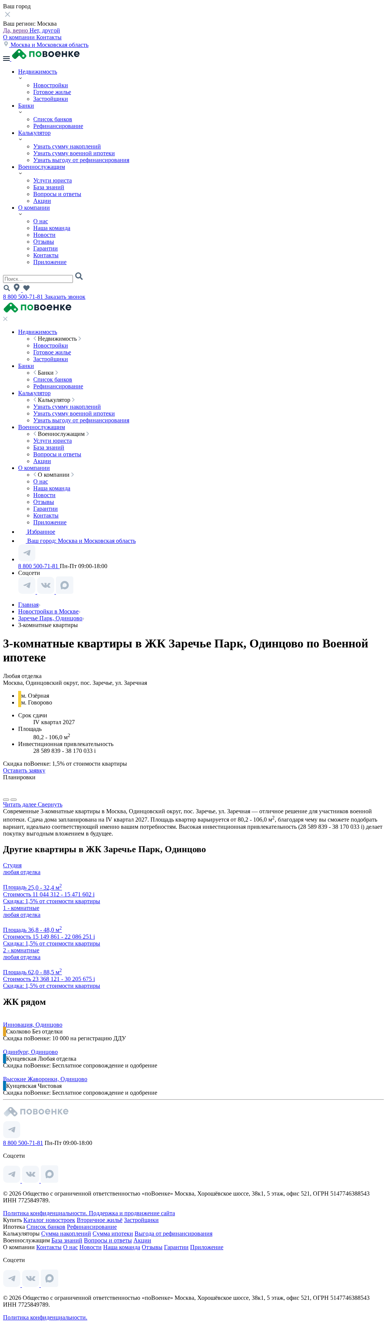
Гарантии (45, 248)
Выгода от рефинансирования (173, 1233)
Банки (26, 105)
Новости (44, 235)
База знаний (48, 187)
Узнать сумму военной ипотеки (74, 153)
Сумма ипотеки (113, 1233)
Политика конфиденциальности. (46, 1213)
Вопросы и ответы (57, 194)
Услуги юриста (52, 180)
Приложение (50, 262)
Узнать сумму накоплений (67, 146)
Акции (42, 201)
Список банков (52, 119)
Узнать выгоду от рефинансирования (81, 160)
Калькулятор (34, 133)
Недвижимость (37, 71)
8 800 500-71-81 (24, 297)
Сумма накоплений (66, 1233)
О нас (40, 221)
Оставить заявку (24, 770)
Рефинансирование (58, 126)
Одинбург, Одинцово (30, 1052)
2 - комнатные (21, 950)
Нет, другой (44, 30)
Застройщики (50, 99)
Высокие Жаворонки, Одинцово (45, 1079)
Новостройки (50, 85)
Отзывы (43, 241)
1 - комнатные (21, 908)
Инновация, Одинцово (32, 1024)
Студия (12, 865)
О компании (19, 37)
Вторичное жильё (99, 1220)
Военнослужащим (41, 167)
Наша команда (51, 228)
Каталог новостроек (49, 1220)
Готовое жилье (52, 92)
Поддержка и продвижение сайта (132, 1213)
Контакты (49, 37)
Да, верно (16, 30)
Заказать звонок (65, 297)
